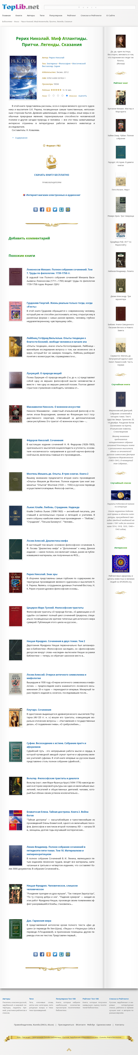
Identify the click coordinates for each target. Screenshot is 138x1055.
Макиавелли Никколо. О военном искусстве (53, 406)
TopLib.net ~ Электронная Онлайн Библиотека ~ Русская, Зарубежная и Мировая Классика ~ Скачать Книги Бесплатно (71, 1037)
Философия (65, 63)
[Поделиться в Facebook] (42, 209)
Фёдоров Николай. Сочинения (45, 440)
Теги (42, 15)
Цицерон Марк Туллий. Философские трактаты (55, 607)
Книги (18, 15)
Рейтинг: (46, 90)
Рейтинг (71, 15)
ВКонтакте (81, 1024)
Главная (6, 15)
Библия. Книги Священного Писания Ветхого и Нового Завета (121, 327)
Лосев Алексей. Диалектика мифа (47, 540)
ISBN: (44, 78)
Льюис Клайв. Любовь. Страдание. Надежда (53, 507)
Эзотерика (52, 63)
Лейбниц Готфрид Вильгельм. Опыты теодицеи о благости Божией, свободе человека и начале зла (57, 340)
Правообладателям (51, 182)
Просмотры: (48, 84)
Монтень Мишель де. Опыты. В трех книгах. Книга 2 (57, 473)
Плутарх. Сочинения (39, 709)
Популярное (55, 15)
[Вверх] (69, 1051)
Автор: (45, 57)
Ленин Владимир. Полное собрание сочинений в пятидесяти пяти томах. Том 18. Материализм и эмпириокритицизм (56, 850)
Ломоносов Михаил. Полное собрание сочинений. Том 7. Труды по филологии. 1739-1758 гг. (59, 271)
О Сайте (110, 15)
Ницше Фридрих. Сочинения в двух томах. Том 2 (56, 641)
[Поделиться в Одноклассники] (48, 209)
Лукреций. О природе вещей (44, 373)
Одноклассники (103, 1024)
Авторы (31, 15)
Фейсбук (91, 1024)
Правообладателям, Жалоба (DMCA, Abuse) (34, 1024)
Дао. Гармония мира (39, 920)
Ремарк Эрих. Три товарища (121, 216)
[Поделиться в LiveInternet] (61, 209)
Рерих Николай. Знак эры (42, 574)
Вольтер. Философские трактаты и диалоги (53, 778)
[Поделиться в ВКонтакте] (35, 209)
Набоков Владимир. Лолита (121, 271)
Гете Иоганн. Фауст (121, 189)
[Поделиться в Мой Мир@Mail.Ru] (68, 209)
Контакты (119, 1024)
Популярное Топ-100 (66, 998)
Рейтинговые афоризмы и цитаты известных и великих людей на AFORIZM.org (120, 579)
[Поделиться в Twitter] (55, 209)
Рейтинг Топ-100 (91, 998)
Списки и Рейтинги (91, 15)
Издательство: (49, 72)
